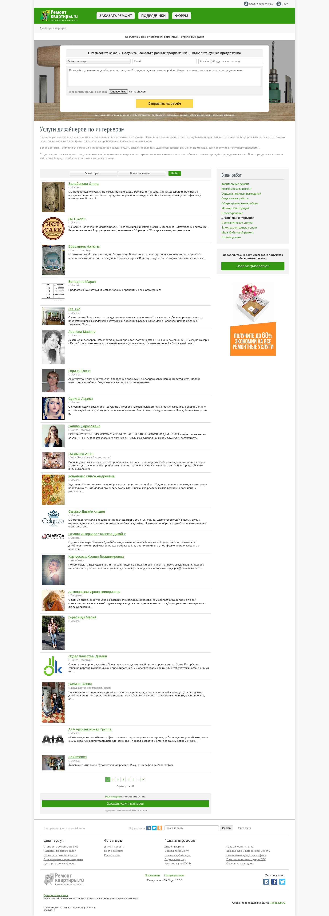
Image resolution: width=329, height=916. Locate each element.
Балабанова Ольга (83, 184)
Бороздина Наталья (84, 246)
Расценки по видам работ (60, 850)
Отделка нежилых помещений (241, 193)
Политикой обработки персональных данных (213, 115)
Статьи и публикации (177, 855)
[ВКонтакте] (148, 828)
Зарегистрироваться (253, 266)
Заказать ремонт (115, 16)
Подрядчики (153, 16)
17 (142, 779)
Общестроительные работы (239, 203)
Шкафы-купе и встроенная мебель (248, 850)
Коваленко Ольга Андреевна (91, 476)
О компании (152, 875)
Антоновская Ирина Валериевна (94, 592)
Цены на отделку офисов (59, 863)
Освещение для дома (240, 863)
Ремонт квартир (113, 797)
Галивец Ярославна (84, 426)
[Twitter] (154, 828)
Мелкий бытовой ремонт (237, 232)
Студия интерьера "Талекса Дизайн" (97, 534)
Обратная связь (174, 875)
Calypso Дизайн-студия (86, 511)
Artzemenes (77, 757)
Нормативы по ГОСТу (178, 863)
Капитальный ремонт (235, 184)
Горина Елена (79, 371)
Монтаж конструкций (235, 208)
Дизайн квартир (174, 846)
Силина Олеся (80, 684)
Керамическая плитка (239, 846)
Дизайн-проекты (114, 846)
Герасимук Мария (82, 617)
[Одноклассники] (159, 828)
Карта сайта (244, 828)
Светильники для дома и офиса (246, 855)
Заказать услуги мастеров (125, 803)
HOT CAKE (77, 219)
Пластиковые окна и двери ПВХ (246, 859)
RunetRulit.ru (277, 902)
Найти (175, 173)
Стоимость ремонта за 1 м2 (61, 846)
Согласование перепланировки (63, 859)
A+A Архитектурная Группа (89, 729)
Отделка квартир (174, 859)
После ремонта (113, 850)
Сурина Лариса (80, 399)
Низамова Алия (80, 454)
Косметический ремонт (236, 188)
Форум (181, 16)
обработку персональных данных (171, 115)
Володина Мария (82, 282)
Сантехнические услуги (236, 222)
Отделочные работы (235, 198)
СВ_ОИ (74, 309)
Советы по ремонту (176, 850)
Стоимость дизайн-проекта (60, 855)
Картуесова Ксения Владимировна (96, 556)
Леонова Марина (81, 332)
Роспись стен (112, 855)
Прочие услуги (231, 237)
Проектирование (232, 213)
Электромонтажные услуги (239, 227)
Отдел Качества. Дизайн (87, 656)
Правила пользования (56, 895)
